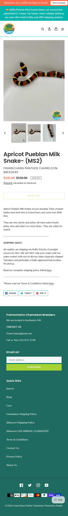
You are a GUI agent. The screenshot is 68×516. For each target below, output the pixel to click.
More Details (59, 3)
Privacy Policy (14, 456)
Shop (9, 396)
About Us (11, 464)
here (49, 270)
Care (9, 405)
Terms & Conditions (17, 439)
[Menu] (62, 28)
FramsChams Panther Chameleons (28, 505)
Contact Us (12, 447)
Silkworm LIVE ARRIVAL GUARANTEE (27, 430)
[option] (19, 133)
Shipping (7, 182)
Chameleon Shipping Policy (21, 413)
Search (10, 388)
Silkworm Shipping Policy (20, 422)
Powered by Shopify (54, 505)
